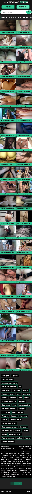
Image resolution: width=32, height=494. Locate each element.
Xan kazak (26, 390)
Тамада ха (5, 416)
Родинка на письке (8, 438)
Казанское (23, 416)
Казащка (17, 431)
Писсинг (4, 398)
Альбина (19, 438)
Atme (14, 405)
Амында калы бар (15, 434)
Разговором (6, 412)
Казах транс (5, 376)
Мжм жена (26, 394)
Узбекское (17, 2)
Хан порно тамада (7, 379)
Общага (4, 434)
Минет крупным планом (9, 383)
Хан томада (23, 427)
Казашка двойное (24, 405)
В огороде (22, 409)
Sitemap (29, 491)
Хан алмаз (22, 401)
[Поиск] (28, 12)
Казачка (4, 420)
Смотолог (13, 398)
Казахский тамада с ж (9, 401)
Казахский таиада (15, 420)
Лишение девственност (9, 427)
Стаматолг (14, 416)
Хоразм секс (6, 405)
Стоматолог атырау (8, 394)
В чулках (27, 438)
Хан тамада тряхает (8, 442)
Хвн (20, 387)
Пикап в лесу (6, 390)
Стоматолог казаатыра (9, 409)
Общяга (25, 431)
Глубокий (15, 376)
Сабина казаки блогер (9, 387)
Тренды (8, 7)
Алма (18, 394)
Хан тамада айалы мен (9, 423)
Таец (20, 398)
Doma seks (16, 390)
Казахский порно (17, 412)
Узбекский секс (6, 491)
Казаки (26, 398)
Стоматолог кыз (7, 431)
